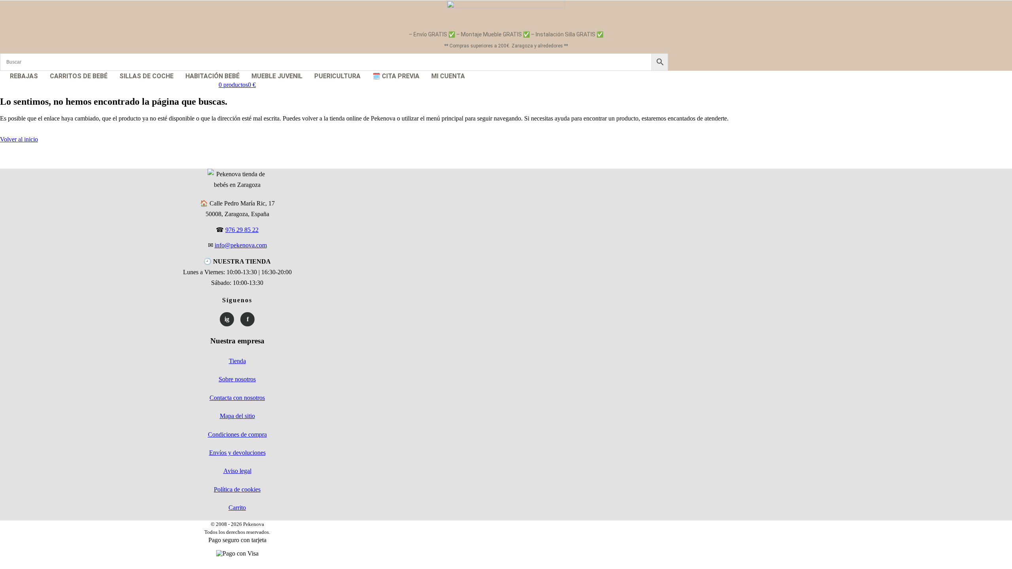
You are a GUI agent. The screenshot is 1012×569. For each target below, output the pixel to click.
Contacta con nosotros (237, 397)
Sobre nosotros (237, 379)
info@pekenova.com (241, 245)
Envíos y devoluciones (237, 452)
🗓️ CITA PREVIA (395, 76)
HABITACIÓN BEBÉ (212, 76)
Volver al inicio (19, 139)
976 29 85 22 (242, 229)
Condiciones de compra (237, 434)
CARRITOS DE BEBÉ (79, 76)
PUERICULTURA (337, 76)
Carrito (237, 507)
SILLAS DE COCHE (146, 76)
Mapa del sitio (237, 416)
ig (227, 319)
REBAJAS (24, 76)
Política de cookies (237, 489)
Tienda (237, 361)
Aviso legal (237, 470)
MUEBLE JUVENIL (276, 76)
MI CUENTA (448, 76)
